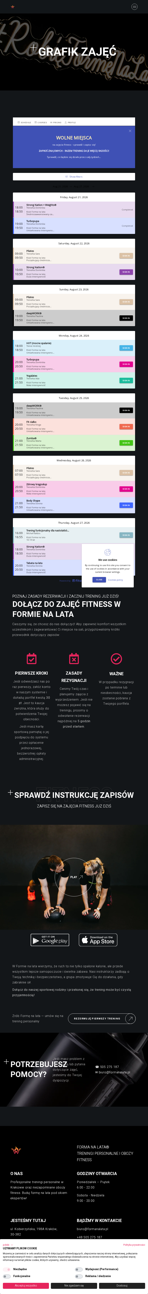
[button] (8, 1245)
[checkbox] (7, 1269)
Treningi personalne (97, 1153)
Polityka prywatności (134, 1245)
